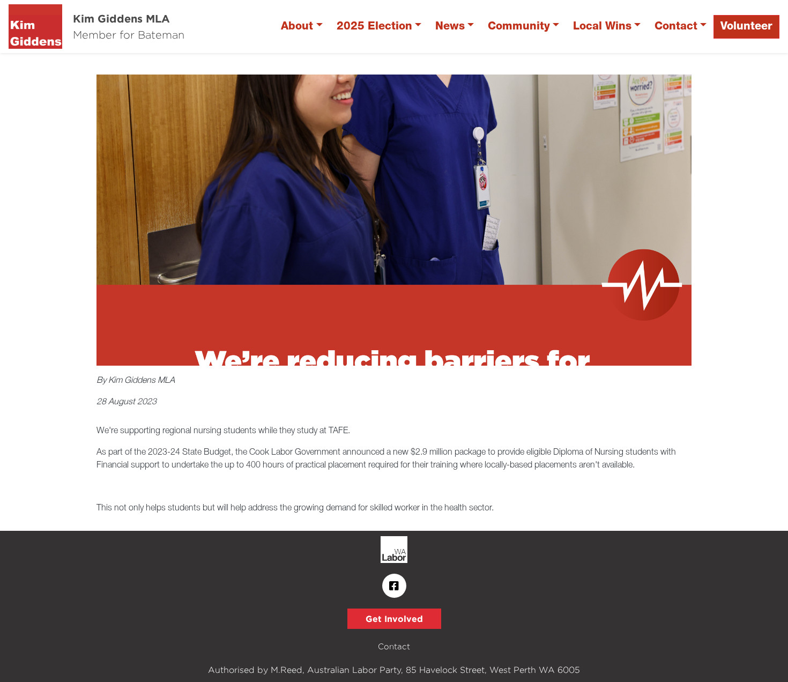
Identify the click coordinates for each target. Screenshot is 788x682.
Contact (676, 26)
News (450, 26)
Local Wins (602, 26)
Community (519, 26)
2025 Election (374, 26)
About (297, 26)
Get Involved (394, 619)
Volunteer (746, 26)
